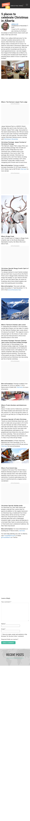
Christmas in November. (11, 139)
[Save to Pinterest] (2, 412)
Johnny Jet (14, 24)
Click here (23, 169)
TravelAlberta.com (9, 535)
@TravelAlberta (6, 537)
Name (3, 623)
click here (22, 530)
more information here (14, 290)
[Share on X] (2, 408)
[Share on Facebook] (2, 405)
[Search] (23, 5)
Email (3, 629)
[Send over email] (2, 416)
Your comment (6, 602)
